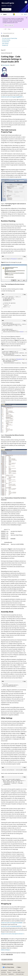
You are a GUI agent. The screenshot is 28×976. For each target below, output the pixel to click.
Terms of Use (4, 974)
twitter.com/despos (5, 950)
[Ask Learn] (24, 29)
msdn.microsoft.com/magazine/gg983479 (11, 97)
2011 (6, 29)
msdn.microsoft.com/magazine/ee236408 (11, 922)
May (9, 29)
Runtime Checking (6, 40)
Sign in (25, 14)
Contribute (3, 972)
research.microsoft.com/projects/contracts (12, 933)
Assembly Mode (5, 41)
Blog (19, 970)
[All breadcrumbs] (2, 29)
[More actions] (26, 29)
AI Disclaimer (4, 970)
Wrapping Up (5, 45)
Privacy (8, 972)
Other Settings (5, 43)
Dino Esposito (5, 65)
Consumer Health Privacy (18, 972)
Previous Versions (12, 970)
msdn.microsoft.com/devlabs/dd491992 (11, 926)
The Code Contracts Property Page (9, 38)
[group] (14, 328)
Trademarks (10, 974)
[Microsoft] (14, 14)
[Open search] (22, 14)
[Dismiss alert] (26, 2)
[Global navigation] (1, 14)
